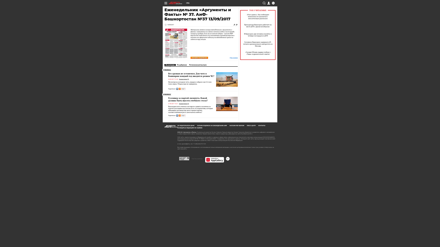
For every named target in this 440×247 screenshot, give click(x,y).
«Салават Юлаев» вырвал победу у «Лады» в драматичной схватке (258, 53)
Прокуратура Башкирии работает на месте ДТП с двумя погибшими (258, 26)
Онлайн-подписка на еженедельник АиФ (212, 125)
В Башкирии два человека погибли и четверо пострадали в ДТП (258, 35)
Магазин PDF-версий (237, 125)
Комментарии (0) (184, 79)
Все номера (234, 58)
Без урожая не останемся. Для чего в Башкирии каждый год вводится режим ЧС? (191, 74)
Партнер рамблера (197, 158)
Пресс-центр (251, 125)
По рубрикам (182, 65)
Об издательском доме (185, 125)
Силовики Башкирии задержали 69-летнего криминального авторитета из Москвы (258, 44)
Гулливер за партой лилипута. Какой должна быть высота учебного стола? (188, 99)
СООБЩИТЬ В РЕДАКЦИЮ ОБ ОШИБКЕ (189, 128)
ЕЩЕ (183, 89)
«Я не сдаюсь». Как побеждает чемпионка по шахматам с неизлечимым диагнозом (258, 16)
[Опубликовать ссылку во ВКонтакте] (177, 89)
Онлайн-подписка (199, 58)
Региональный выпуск (198, 65)
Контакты (261, 125)
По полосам (170, 65)
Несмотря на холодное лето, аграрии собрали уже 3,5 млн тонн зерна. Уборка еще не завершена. (190, 83)
